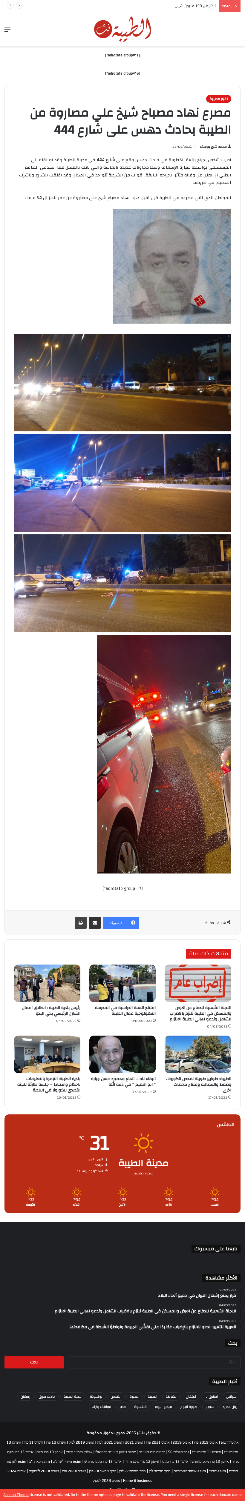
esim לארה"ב (39, 1461)
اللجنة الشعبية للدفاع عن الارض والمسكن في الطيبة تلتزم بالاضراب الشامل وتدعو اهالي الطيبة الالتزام (200, 1013)
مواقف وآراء (101, 1406)
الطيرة (134, 1396)
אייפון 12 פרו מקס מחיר (142, 1461)
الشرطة (171, 1396)
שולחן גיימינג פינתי (79, 1452)
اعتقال (191, 1396)
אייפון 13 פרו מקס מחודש (210, 1461)
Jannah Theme (16, 1494)
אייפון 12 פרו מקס (175, 1461)
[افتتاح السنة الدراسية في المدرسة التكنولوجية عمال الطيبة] (122, 983)
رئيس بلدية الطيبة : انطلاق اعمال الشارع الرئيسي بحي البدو (51, 1010)
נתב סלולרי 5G (178, 1452)
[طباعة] (81, 923)
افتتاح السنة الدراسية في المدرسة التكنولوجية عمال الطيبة (125, 1010)
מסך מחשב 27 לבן (132, 1471)
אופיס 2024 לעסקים (44, 1471)
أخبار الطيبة (218, 98)
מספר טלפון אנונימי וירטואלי (115, 1452)
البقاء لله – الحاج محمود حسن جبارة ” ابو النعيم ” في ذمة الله (123, 1081)
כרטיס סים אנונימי (152, 1452)
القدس (116, 1396)
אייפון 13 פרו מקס (49, 1452)
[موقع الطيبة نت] (122, 29)
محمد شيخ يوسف (213, 146)
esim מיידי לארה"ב (67, 1461)
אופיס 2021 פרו (158, 1442)
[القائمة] (7, 31)
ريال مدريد (230, 1406)
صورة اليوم (188, 1406)
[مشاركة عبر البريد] (95, 923)
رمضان (25, 1396)
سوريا (210, 1406)
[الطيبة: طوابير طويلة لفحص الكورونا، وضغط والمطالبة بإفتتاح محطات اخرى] (198, 1054)
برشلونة (96, 1396)
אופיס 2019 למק (81, 1442)
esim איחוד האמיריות (190, 1471)
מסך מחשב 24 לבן (102, 1471)
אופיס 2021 (134, 1442)
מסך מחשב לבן (160, 1471)
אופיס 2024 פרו (74, 1471)
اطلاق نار (211, 1396)
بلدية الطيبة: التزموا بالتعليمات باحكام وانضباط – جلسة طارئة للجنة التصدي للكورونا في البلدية (48, 1084)
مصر (123, 1406)
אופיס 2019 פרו (206, 1442)
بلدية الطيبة (73, 1396)
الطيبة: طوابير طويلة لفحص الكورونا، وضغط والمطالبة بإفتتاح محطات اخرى (198, 1084)
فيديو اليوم (163, 1406)
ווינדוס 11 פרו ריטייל (206, 1452)
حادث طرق (47, 1396)
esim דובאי (217, 1471)
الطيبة (152, 1396)
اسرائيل (231, 1396)
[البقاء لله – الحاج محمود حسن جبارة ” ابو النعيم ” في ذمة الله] (122, 1054)
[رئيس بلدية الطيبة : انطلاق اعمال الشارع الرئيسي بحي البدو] (47, 983)
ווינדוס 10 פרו (56, 1442)
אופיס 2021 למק (109, 1442)
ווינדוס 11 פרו (33, 1442)
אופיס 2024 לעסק (106, 1480)
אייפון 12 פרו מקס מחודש (103, 1461)
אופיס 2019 (182, 1442)
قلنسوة (140, 1406)
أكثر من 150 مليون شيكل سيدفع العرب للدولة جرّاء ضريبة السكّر (163, 6)
